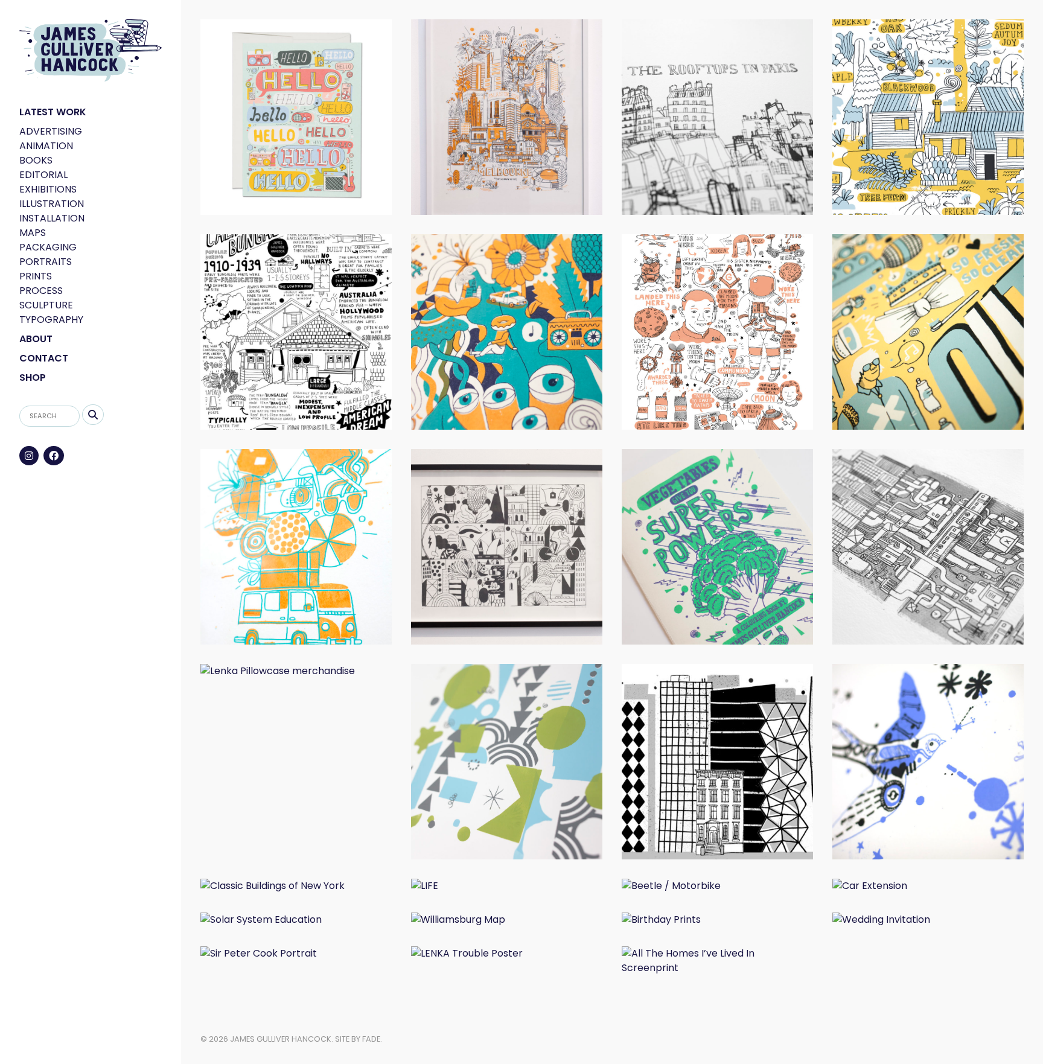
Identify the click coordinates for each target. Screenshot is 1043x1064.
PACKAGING (48, 247)
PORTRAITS (45, 262)
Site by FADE (357, 1039)
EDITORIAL (43, 175)
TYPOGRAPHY (51, 320)
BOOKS (36, 160)
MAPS (32, 233)
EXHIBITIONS (48, 189)
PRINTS (35, 276)
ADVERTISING (50, 131)
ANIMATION (46, 146)
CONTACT (43, 358)
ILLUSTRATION (51, 204)
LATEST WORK (52, 112)
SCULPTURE (46, 305)
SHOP (32, 377)
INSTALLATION (52, 218)
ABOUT (36, 339)
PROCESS (41, 291)
